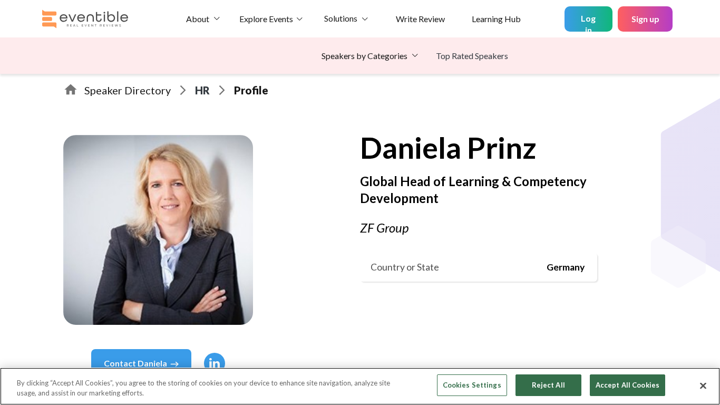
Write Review (420, 19)
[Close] (703, 385)
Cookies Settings (472, 385)
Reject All (548, 385)
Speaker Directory (127, 90)
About (197, 19)
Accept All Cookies (627, 385)
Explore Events (266, 19)
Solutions (340, 18)
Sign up (645, 19)
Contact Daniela (135, 363)
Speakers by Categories (364, 56)
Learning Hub (496, 19)
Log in (588, 22)
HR (202, 90)
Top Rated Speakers (472, 56)
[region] (360, 386)
